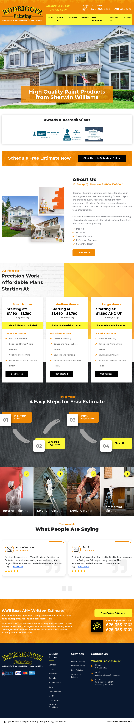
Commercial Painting (112, 508)
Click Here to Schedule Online (102, 158)
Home (51, 17)
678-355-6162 (100, 9)
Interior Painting (16, 510)
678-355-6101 (122, 9)
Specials (85, 17)
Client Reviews (55, 691)
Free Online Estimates (113, 613)
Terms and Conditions (53, 705)
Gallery (127, 17)
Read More (84, 252)
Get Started (17, 374)
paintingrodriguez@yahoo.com (108, 675)
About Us (60, 19)
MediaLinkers (125, 721)
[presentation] (64, 588)
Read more (17, 566)
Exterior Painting (49, 510)
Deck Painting (81, 510)
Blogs (51, 696)
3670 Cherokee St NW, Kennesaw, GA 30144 (104, 683)
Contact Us (114, 19)
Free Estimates (97, 19)
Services (73, 17)
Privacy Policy (54, 700)
